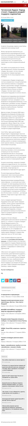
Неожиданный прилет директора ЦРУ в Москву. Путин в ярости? (13, 400)
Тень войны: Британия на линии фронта (13, 361)
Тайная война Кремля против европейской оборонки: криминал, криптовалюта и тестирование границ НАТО (13, 409)
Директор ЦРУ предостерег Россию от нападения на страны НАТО (12, 377)
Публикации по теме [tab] (8, 287)
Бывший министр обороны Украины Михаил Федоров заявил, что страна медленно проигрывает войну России (12, 385)
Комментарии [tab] (7, 290)
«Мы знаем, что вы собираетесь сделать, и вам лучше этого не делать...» (13, 393)
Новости (4, 356)
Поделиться (7, 20)
